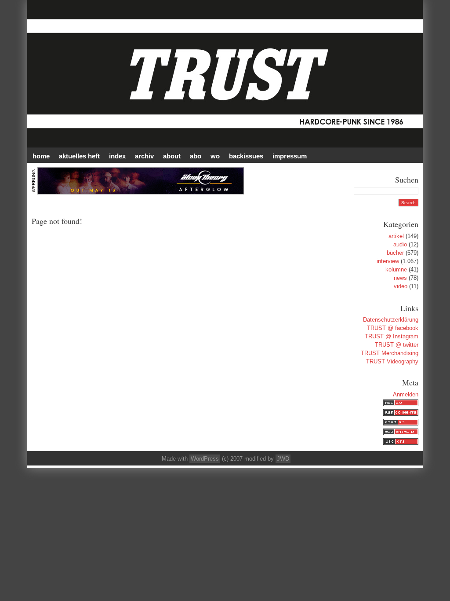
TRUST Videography (392, 361)
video (400, 286)
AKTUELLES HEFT (79, 156)
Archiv (144, 156)
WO (215, 156)
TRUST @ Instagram (391, 336)
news (400, 278)
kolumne (396, 269)
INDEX (117, 156)
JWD (283, 458)
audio (400, 244)
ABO (195, 156)
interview (388, 261)
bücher (395, 252)
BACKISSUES (246, 156)
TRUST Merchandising (389, 353)
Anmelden (405, 394)
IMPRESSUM (289, 156)
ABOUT (172, 156)
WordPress (205, 458)
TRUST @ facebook (392, 328)
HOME (41, 156)
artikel (396, 236)
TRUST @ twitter (396, 344)
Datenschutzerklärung (390, 319)
